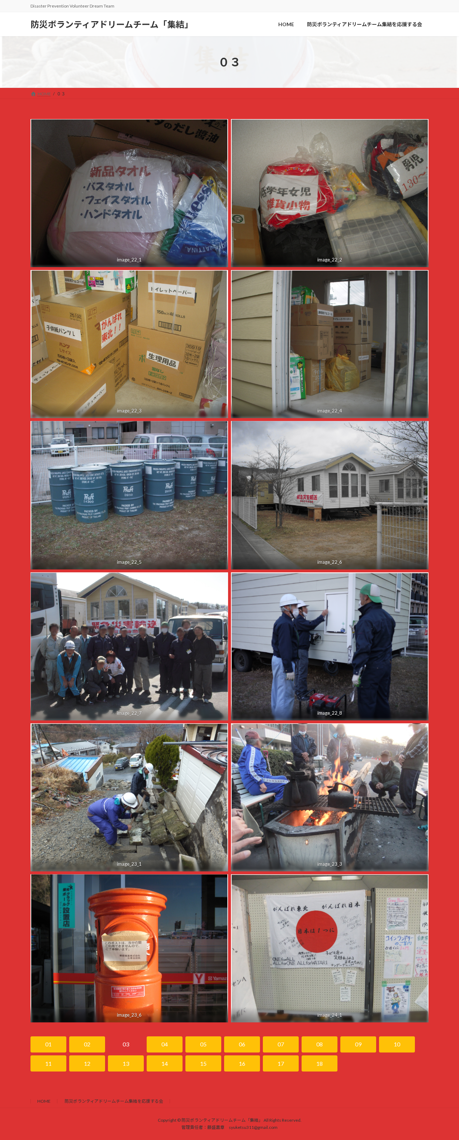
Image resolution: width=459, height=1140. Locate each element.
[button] (48, 1044)
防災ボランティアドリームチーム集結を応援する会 (114, 1101)
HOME (44, 1101)
